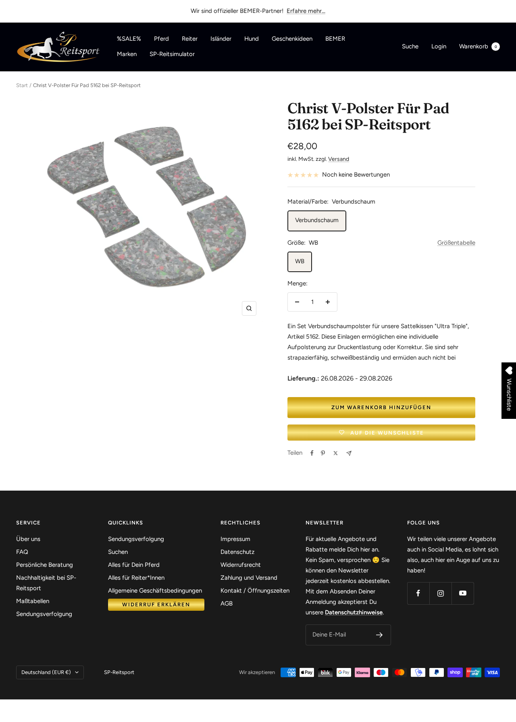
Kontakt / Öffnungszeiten (255, 590)
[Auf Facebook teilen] (312, 453)
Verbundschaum (317, 220)
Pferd (161, 38)
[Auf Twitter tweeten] (335, 453)
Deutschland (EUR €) (46, 672)
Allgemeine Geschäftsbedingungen (155, 590)
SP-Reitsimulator (172, 54)
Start (22, 85)
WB (299, 261)
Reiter (190, 38)
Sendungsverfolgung (44, 614)
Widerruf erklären (156, 604)
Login (438, 46)
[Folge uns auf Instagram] (440, 593)
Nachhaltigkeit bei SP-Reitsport (46, 583)
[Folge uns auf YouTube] (463, 593)
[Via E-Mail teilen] (349, 453)
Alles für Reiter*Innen (136, 577)
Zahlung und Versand (249, 577)
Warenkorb (478, 46)
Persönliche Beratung (44, 564)
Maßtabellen (32, 601)
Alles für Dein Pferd (134, 564)
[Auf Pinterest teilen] (323, 453)
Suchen (118, 552)
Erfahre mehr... (306, 11)
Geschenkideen (292, 38)
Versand (338, 159)
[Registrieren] (379, 635)
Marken (127, 54)
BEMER (335, 38)
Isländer (220, 38)
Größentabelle (456, 242)
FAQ (22, 552)
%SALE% (129, 38)
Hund (251, 38)
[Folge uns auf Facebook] (418, 593)
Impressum (235, 539)
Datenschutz (237, 552)
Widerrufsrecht (241, 564)
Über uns (28, 539)
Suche (410, 46)
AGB (227, 603)
